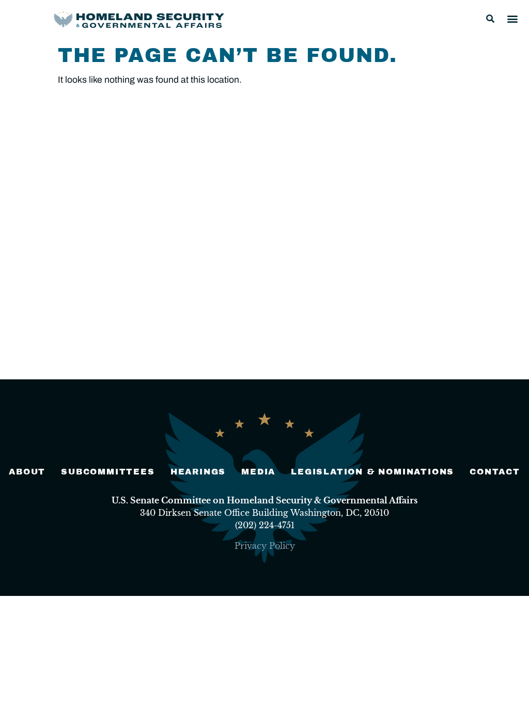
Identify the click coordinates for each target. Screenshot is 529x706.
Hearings (198, 471)
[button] (490, 18)
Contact (495, 471)
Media (258, 471)
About (27, 471)
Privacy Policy (265, 546)
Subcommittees (107, 471)
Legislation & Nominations (372, 471)
